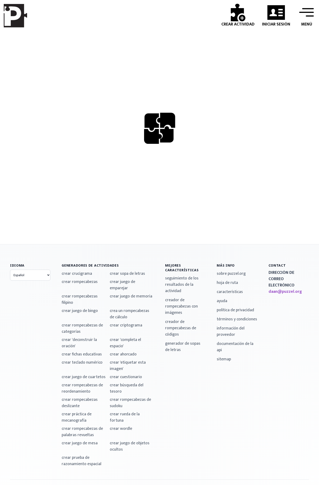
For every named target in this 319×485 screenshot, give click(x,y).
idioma (17, 265)
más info (226, 265)
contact (277, 265)
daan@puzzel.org (285, 292)
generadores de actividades (90, 265)
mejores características (182, 267)
